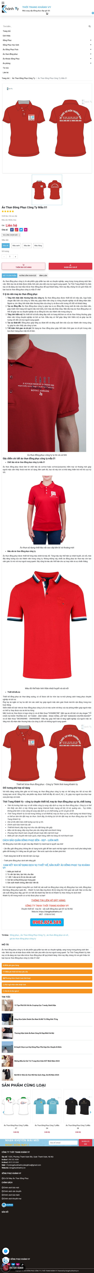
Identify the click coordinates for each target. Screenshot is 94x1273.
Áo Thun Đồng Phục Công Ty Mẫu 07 (16, 1126)
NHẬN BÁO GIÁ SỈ (70, 267)
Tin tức (6, 68)
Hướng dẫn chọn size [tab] (27, 276)
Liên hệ (6, 72)
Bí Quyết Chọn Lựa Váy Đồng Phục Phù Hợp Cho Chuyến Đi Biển (38, 1047)
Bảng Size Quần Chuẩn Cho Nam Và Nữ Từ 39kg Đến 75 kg (36, 1019)
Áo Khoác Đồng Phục (11, 59)
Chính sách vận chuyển (12, 1191)
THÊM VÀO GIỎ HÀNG (24, 267)
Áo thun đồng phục (10, 54)
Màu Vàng (38, 246)
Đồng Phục (7, 40)
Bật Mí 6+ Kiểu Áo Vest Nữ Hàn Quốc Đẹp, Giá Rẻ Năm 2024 (36, 1075)
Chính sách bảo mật (11, 1187)
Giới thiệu (6, 36)
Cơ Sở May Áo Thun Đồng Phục (16, 1178)
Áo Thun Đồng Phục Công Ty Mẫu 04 (47, 1126)
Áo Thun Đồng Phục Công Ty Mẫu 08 (78, 1126)
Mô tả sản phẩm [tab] (9, 276)
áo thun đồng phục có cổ (57, 935)
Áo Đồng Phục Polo (10, 49)
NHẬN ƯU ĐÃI (85, 1142)
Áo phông (6, 63)
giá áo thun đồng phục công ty (23, 938)
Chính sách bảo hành (12, 1195)
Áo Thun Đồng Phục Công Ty (23, 78)
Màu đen (27, 246)
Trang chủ (7, 31)
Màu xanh (16, 246)
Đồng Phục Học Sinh (11, 45)
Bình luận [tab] (43, 276)
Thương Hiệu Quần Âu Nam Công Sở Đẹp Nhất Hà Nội (34, 1033)
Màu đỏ (5, 246)
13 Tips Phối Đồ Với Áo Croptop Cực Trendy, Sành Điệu (35, 1005)
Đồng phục (14, 935)
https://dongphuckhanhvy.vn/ (50, 911)
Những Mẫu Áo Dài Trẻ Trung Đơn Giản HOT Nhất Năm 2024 (37, 1061)
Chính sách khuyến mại (12, 1198)
